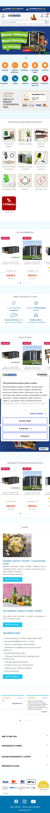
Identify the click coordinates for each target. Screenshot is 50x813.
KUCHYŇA (5, 70)
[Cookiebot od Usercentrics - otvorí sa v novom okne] (37, 374)
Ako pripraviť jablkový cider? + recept (19, 641)
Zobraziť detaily (36, 413)
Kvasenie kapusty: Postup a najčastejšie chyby (23, 638)
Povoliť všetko (25, 421)
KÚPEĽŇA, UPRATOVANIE (15, 71)
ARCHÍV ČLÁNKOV (11, 677)
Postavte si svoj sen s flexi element (19, 665)
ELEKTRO (45, 70)
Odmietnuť (25, 436)
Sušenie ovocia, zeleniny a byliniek (18, 668)
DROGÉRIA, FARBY (35, 71)
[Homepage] (14, 15)
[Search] (46, 22)
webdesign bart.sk (25, 810)
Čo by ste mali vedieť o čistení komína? (20, 644)
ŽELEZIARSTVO (5, 83)
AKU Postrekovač (12, 671)
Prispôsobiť (23, 428)
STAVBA (15, 83)
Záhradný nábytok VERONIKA (16, 662)
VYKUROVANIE (45, 83)
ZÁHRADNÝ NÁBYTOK (35, 84)
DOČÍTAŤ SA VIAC (11, 579)
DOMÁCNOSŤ (25, 70)
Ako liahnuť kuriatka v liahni (15, 653)
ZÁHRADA (25, 83)
